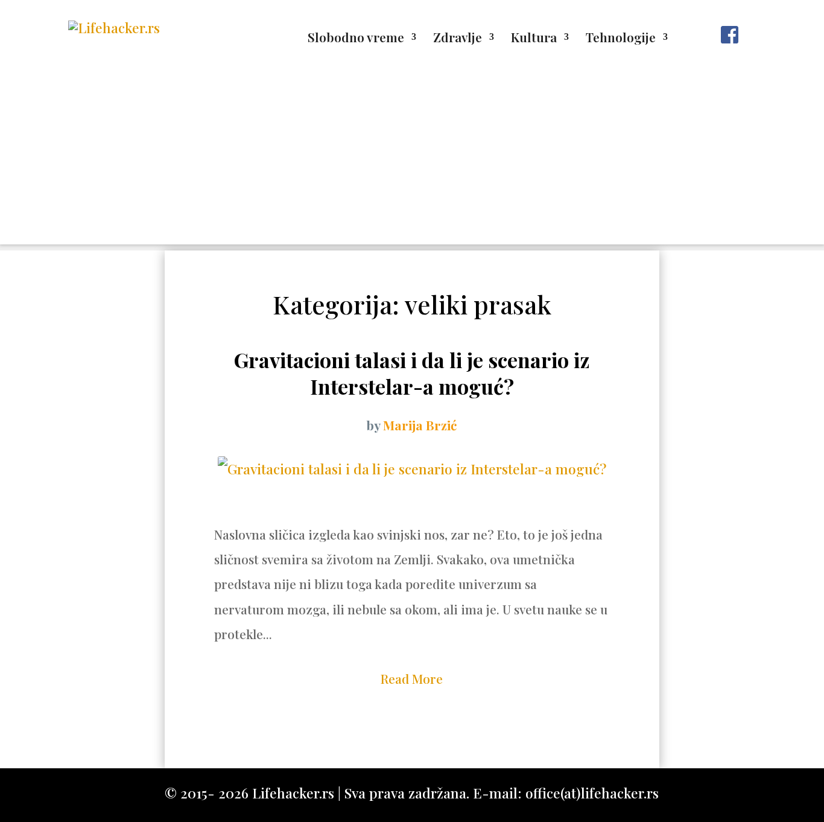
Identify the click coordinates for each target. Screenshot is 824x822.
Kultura (534, 39)
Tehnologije (621, 39)
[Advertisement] (412, 159)
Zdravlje (457, 39)
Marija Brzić (420, 424)
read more (412, 678)
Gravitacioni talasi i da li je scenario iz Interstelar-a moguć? (412, 373)
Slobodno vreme (356, 39)
